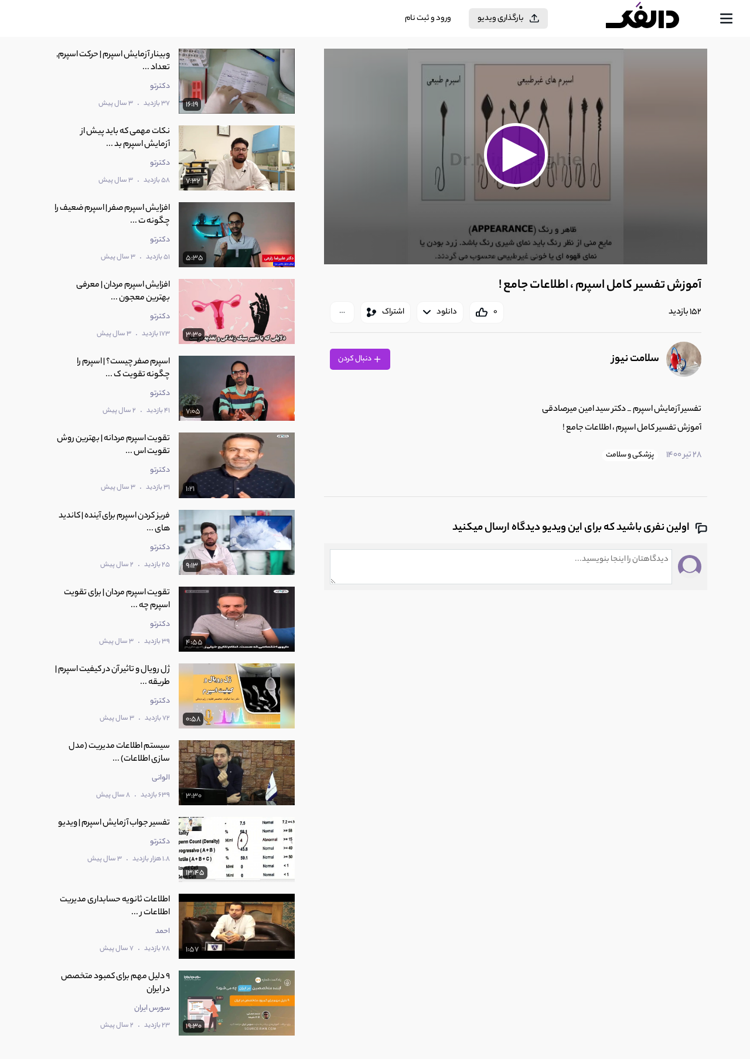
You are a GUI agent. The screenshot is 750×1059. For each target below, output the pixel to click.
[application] (515, 156)
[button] (515, 155)
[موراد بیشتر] (342, 312)
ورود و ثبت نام (428, 18)
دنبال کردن (355, 359)
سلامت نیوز (635, 359)
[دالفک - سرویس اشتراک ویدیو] (653, 18)
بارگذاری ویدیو (501, 18)
